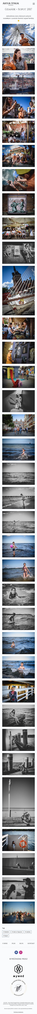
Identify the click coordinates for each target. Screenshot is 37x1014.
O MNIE (4, 943)
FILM (13, 943)
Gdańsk (6, 932)
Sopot (5, 935)
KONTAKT (31, 943)
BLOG (21, 943)
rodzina (27, 932)
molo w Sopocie (17, 932)
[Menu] (34, 4)
